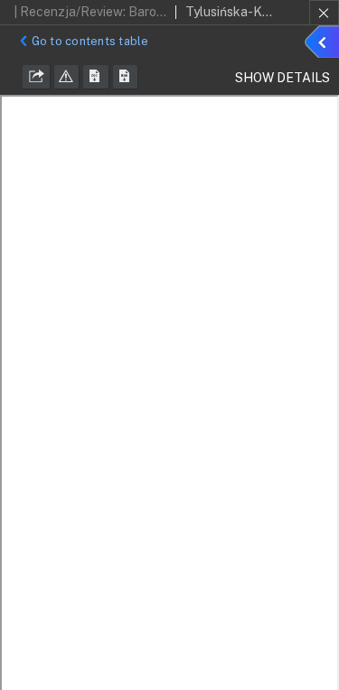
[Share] (36, 77)
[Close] (324, 12)
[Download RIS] (95, 77)
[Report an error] (67, 77)
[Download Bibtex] (125, 77)
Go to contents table (90, 41)
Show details (324, 44)
